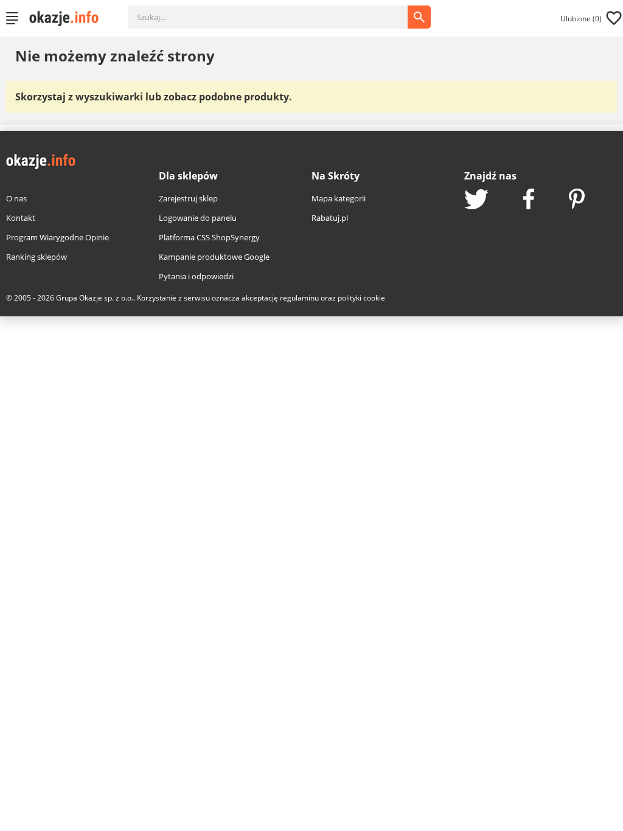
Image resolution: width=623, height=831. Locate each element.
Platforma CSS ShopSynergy (209, 237)
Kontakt (20, 217)
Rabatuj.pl (330, 217)
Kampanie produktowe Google (214, 256)
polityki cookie (361, 298)
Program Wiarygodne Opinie (57, 237)
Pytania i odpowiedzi (196, 276)
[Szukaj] (277, 10)
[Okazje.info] (68, 18)
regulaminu (299, 298)
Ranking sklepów (36, 256)
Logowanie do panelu (198, 217)
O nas (16, 198)
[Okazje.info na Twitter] (476, 200)
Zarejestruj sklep (188, 198)
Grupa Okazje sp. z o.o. (94, 298)
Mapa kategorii (339, 198)
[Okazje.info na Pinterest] (577, 200)
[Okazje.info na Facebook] (528, 200)
